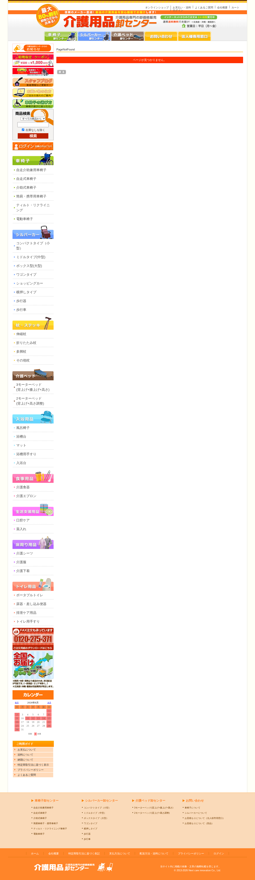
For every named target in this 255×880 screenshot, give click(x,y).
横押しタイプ (26, 292)
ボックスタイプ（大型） (96, 818)
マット (21, 445)
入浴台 (21, 463)
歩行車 (21, 310)
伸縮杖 (21, 334)
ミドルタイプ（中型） (95, 813)
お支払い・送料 (182, 7)
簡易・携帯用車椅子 (31, 196)
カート (235, 7)
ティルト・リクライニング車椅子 (50, 828)
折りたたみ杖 (26, 343)
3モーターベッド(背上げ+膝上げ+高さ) (32, 387)
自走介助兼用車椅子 (31, 170)
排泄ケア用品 (26, 613)
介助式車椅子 (26, 187)
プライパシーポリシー (31, 769)
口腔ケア (23, 520)
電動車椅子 (24, 219)
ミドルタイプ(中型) (30, 257)
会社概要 (222, 7)
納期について (25, 759)
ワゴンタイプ (26, 274)
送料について (25, 754)
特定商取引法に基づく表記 (84, 853)
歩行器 (21, 301)
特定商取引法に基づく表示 (33, 764)
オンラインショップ (157, 7)
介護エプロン (26, 496)
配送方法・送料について (154, 853)
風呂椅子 (23, 428)
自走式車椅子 (26, 179)
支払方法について (119, 853)
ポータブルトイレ (29, 595)
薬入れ (21, 529)
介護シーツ (24, 553)
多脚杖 (21, 351)
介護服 (21, 562)
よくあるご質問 (204, 7)
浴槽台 (21, 436)
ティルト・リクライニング (33, 207)
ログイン (178, 10)
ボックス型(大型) (29, 266)
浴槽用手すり (26, 454)
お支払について (27, 749)
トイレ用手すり (28, 621)
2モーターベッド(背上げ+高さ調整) (30, 401)
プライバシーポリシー (191, 853)
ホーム (35, 853)
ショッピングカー (29, 283)
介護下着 (23, 571)
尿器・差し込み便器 (31, 604)
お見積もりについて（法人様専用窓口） (205, 818)
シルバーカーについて (196, 813)
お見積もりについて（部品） (199, 823)
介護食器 (23, 487)
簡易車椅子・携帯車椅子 (45, 823)
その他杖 (23, 360)
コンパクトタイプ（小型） (33, 245)
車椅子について (192, 807)
